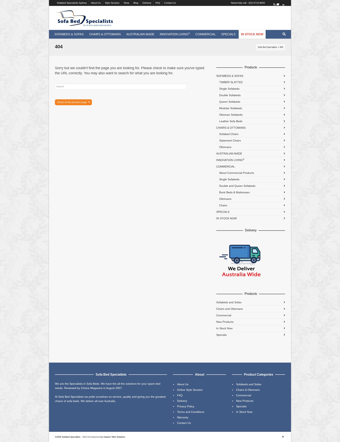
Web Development (91, 437)
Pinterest (273, 3)
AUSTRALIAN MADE (229, 153)
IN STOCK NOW (226, 218)
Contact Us (170, 3)
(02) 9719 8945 (257, 3)
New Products (225, 321)
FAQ (157, 3)
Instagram (284, 3)
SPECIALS (222, 211)
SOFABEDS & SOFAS (229, 75)
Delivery (146, 3)
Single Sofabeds (229, 88)
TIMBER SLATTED (231, 82)
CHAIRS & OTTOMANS (231, 127)
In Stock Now (224, 328)
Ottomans (225, 147)
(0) (282, 12)
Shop (126, 3)
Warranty (182, 417)
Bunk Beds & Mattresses (234, 192)
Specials (221, 334)
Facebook (279, 3)
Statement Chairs (230, 140)
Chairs (223, 205)
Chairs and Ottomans (229, 308)
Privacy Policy (185, 406)
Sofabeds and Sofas (228, 302)
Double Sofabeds (230, 95)
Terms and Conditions (190, 411)
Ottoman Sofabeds (231, 114)
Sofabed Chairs (228, 134)
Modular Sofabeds (230, 108)
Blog (135, 3)
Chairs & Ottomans (248, 389)
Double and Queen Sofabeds (237, 185)
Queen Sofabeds (229, 101)
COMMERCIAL (225, 166)
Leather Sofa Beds (230, 121)
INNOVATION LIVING (230, 160)
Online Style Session (190, 389)
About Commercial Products (236, 172)
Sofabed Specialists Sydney (72, 3)
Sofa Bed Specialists (267, 47)
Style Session (112, 3)
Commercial (223, 315)
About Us (96, 3)
